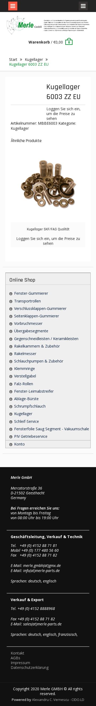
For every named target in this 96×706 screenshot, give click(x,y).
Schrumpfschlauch (30, 406)
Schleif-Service (26, 421)
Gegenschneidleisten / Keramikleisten (46, 338)
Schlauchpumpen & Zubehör (38, 361)
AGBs (15, 657)
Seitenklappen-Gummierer (36, 315)
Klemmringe (24, 368)
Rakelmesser (25, 353)
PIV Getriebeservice (30, 436)
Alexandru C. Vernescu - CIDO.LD (58, 699)
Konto (19, 444)
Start (13, 59)
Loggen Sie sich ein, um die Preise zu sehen (63, 113)
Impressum (20, 662)
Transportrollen (27, 300)
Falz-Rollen (23, 383)
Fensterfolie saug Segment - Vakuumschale (51, 428)
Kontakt (17, 653)
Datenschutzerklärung (30, 667)
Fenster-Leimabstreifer (34, 391)
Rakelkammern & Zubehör (37, 346)
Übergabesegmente (31, 330)
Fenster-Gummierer (31, 293)
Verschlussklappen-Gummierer (40, 308)
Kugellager (34, 59)
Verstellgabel (25, 375)
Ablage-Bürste (26, 398)
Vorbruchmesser (28, 323)
